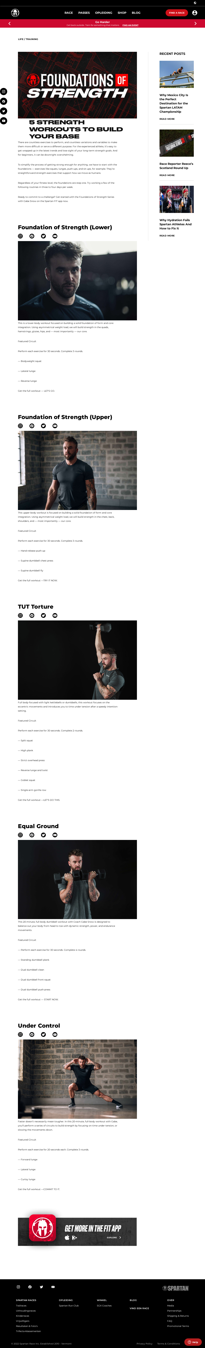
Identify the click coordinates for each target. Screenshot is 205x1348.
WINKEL (102, 1300)
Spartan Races (26, 1300)
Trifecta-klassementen (28, 1331)
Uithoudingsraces (26, 1310)
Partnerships (174, 1310)
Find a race (176, 12)
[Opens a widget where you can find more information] (193, 1342)
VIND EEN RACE (139, 1308)
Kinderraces (22, 1315)
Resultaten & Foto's (27, 1326)
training (32, 39)
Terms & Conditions (168, 1343)
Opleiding (66, 1300)
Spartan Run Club (69, 1305)
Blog (133, 1300)
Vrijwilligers (22, 1321)
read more (167, 119)
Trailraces (21, 1305)
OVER (170, 1300)
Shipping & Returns (178, 1315)
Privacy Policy (144, 1343)
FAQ (169, 1321)
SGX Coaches (104, 1305)
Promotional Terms (178, 1326)
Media (170, 1305)
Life (20, 39)
